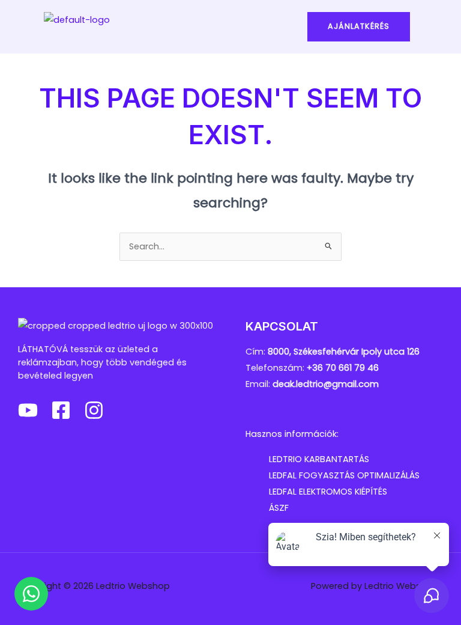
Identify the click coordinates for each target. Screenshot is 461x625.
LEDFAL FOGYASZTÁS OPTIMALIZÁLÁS (344, 475)
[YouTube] (28, 410)
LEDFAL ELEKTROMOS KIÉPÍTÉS (328, 492)
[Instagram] (94, 410)
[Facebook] (61, 410)
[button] (230, 27)
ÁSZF (279, 508)
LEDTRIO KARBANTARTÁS (319, 459)
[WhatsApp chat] (31, 594)
